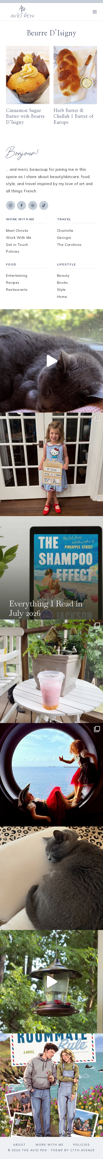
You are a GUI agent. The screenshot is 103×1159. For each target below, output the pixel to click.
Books (62, 282)
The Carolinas (69, 244)
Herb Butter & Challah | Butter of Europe (74, 116)
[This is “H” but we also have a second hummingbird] (51, 981)
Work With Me (19, 237)
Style (61, 289)
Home (62, 296)
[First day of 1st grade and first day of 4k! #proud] (51, 464)
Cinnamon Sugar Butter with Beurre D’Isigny (25, 116)
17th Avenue (82, 1150)
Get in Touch (17, 244)
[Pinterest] (32, 205)
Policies (12, 251)
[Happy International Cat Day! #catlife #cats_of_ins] (51, 361)
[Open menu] (94, 12)
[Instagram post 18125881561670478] (51, 878)
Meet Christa (17, 230)
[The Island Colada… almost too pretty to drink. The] (51, 671)
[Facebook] (21, 205)
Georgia (64, 237)
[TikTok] (43, 205)
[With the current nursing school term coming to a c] (51, 568)
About (19, 1144)
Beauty (63, 275)
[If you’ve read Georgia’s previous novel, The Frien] (51, 1085)
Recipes (13, 282)
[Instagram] (10, 205)
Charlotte (65, 230)
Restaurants (17, 289)
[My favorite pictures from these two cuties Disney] (51, 774)
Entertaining (17, 275)
